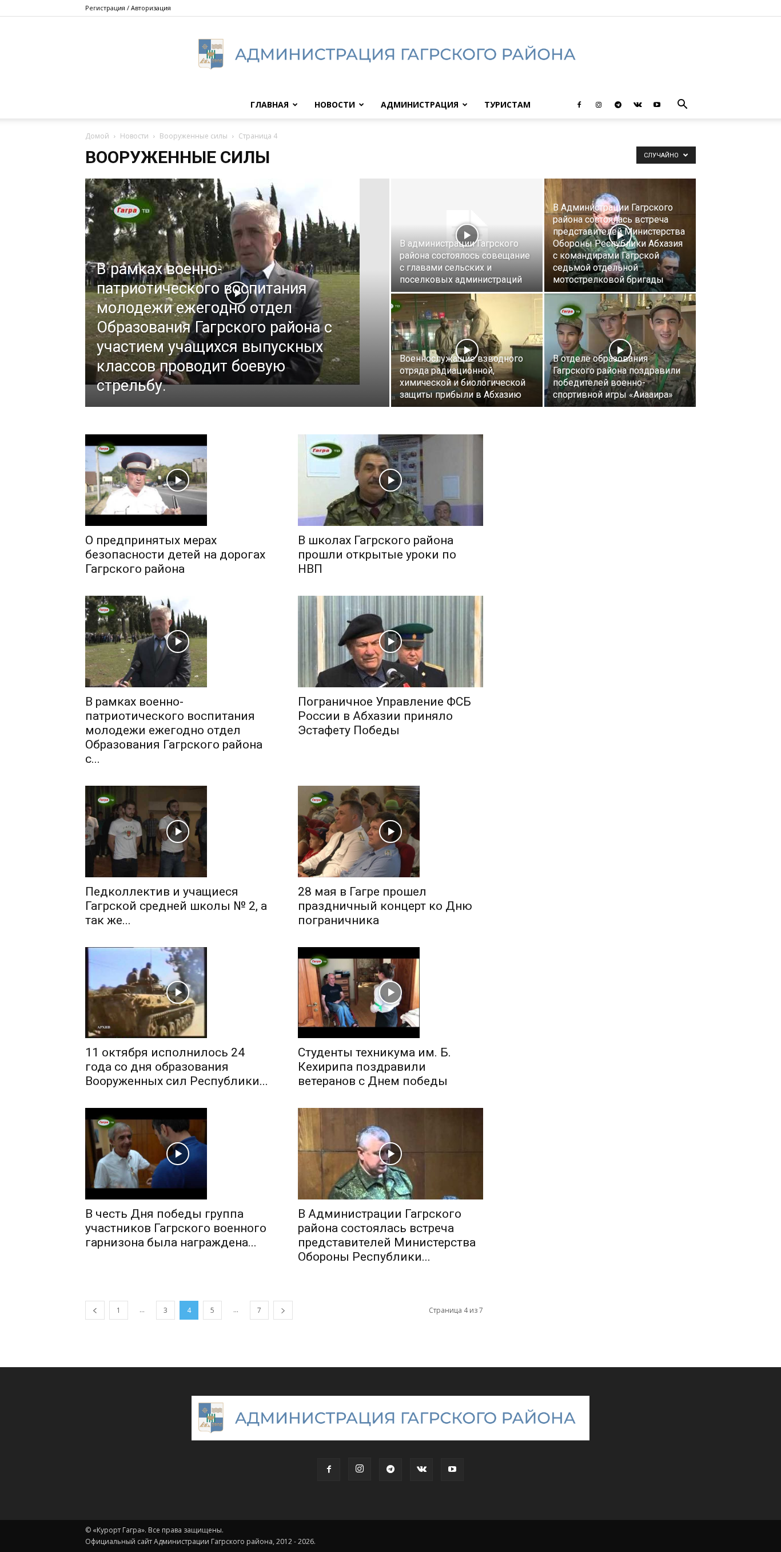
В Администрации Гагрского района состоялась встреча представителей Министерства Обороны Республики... (387, 1235)
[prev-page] (95, 1310)
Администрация (420, 104)
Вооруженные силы (194, 136)
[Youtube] (657, 104)
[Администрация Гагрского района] (390, 54)
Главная (269, 104)
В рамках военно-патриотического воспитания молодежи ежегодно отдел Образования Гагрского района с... (173, 730)
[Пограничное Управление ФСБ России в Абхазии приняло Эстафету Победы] (390, 641)
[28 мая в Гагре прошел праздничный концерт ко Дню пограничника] (390, 831)
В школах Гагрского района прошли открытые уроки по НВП (377, 554)
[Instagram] (598, 104)
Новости (334, 104)
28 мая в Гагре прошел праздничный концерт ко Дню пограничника (385, 906)
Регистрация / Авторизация (128, 7)
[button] (682, 105)
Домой (97, 136)
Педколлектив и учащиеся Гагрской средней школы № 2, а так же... (176, 906)
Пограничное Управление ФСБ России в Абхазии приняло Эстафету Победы (384, 716)
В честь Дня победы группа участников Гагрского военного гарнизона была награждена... (175, 1228)
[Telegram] (618, 104)
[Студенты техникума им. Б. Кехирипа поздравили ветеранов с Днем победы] (390, 993)
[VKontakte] (637, 104)
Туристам (507, 104)
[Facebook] (579, 104)
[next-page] (283, 1310)
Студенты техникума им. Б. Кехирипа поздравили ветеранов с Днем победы (374, 1067)
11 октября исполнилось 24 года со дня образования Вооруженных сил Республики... (176, 1067)
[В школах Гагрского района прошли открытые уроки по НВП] (390, 480)
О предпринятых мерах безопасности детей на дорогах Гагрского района (175, 554)
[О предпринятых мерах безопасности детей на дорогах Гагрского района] (177, 480)
